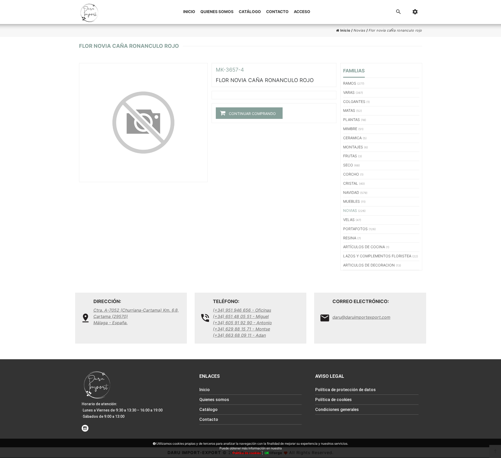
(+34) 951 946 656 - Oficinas (242, 310)
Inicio (189, 11)
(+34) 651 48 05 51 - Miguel (241, 316)
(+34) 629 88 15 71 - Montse (241, 329)
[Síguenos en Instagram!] (85, 428)
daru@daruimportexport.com (361, 317)
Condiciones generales (337, 409)
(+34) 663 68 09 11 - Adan (239, 335)
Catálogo (250, 11)
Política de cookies (333, 399)
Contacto (277, 11)
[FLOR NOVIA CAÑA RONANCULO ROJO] (143, 122)
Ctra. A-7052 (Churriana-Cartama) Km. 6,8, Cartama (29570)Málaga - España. (136, 316)
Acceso (302, 11)
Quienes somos (217, 11)
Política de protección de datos (345, 389)
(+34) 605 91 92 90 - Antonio (242, 322)
